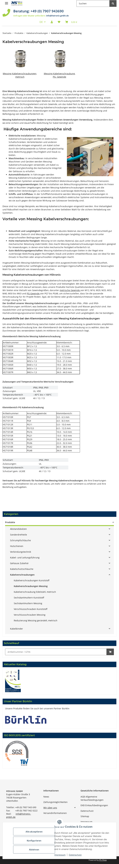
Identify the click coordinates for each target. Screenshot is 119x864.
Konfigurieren (34, 840)
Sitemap (85, 816)
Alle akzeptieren (34, 831)
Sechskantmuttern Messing (28, 603)
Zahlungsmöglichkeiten (55, 802)
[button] (51, 22)
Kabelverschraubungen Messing (31, 586)
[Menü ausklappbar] (6, 2)
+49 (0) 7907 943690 (47, 11)
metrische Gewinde (70, 290)
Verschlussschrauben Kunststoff (30, 609)
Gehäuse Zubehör (19, 563)
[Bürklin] (25, 719)
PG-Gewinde (33, 293)
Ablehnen (34, 849)
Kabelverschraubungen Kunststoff (31, 580)
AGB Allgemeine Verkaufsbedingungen (92, 798)
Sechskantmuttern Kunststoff (29, 597)
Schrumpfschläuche (20, 540)
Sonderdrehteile (18, 534)
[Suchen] (113, 3)
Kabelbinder (16, 628)
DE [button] (41, 22)
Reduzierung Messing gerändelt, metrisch (35, 620)
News (46, 796)
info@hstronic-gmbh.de (57, 15)
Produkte (10, 522)
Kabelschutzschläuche (21, 568)
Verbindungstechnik (20, 551)
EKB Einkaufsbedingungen (94, 805)
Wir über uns (50, 807)
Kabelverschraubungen (22, 574)
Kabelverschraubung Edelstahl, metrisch (35, 591)
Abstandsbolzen (18, 528)
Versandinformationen (55, 813)
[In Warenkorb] (110, 652)
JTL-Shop (103, 860)
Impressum (86, 821)
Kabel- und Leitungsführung (25, 557)
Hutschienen (16, 546)
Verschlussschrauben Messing (29, 614)
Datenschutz (87, 810)
